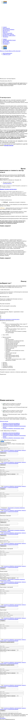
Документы (5, 36)
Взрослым (5, 31)
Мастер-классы (6, 30)
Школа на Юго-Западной (14, 51)
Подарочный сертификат (8, 29)
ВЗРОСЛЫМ (6, 41)
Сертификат (5, 43)
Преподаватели (6, 28)
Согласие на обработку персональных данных (13, 428)
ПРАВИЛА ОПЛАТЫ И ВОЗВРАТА (11, 423)
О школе (5, 27)
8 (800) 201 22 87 (6, 54)
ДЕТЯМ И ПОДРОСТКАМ (9, 40)
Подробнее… (3, 718)
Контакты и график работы (9, 35)
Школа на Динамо (4, 51)
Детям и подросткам (7, 33)
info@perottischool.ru (7, 53)
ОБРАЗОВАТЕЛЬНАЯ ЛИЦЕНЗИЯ (11, 424)
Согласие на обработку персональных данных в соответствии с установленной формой (13, 451)
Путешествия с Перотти (8, 34)
